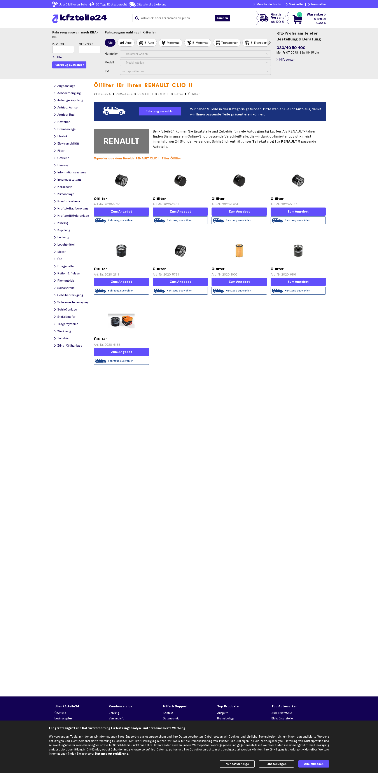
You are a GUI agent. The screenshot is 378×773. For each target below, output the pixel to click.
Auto (128, 43)
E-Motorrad (200, 43)
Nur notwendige (237, 764)
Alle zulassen (314, 764)
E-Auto (149, 43)
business (63, 718)
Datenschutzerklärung (111, 753)
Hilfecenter (287, 59)
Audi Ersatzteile (281, 713)
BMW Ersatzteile (282, 718)
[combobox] (175, 18)
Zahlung (114, 713)
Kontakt (168, 713)
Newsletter (318, 4)
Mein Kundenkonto (269, 4)
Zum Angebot (121, 211)
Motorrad (173, 43)
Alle (110, 43)
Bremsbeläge (225, 718)
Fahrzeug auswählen (160, 111)
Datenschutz (171, 718)
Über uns (60, 713)
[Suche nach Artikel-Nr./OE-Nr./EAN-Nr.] (222, 18)
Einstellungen (276, 764)
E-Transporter (260, 43)
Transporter (229, 43)
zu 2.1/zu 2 (59, 43)
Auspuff (222, 713)
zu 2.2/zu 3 (86, 43)
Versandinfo (116, 718)
